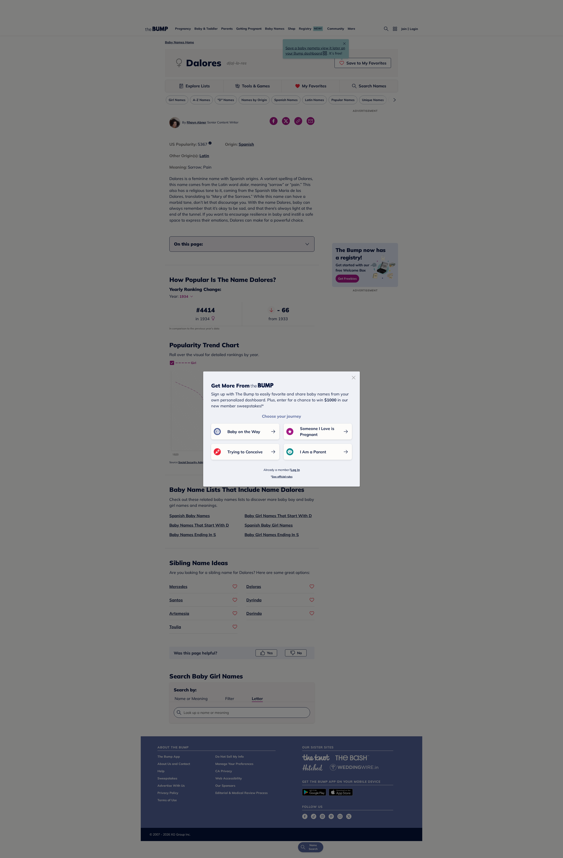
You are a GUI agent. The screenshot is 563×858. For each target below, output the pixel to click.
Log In (295, 470)
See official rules (282, 476)
